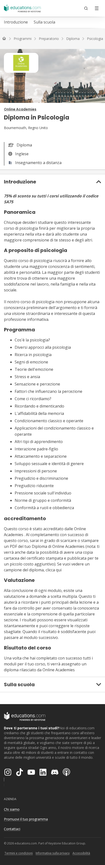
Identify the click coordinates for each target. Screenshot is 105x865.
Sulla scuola (44, 22)
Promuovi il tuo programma (26, 819)
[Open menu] (96, 8)
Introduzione (16, 22)
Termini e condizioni (18, 853)
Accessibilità (81, 853)
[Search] (86, 8)
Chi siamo (12, 809)
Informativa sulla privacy (53, 853)
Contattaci (12, 829)
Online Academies (20, 109)
